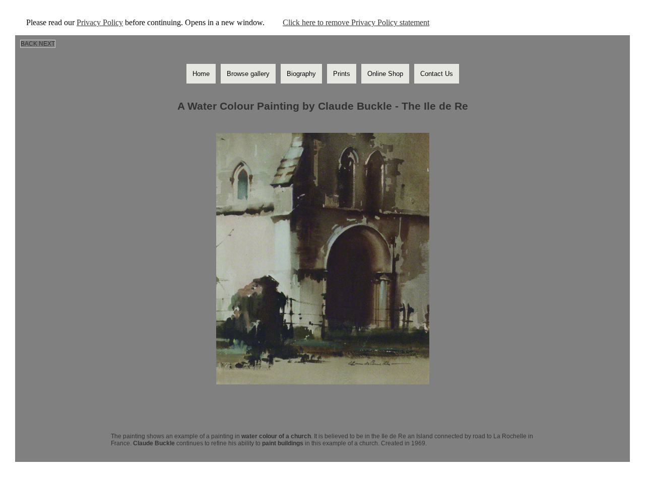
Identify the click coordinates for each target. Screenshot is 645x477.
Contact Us (436, 73)
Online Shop (385, 73)
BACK (29, 43)
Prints (341, 73)
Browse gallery (248, 73)
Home (201, 73)
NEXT (47, 43)
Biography (301, 73)
